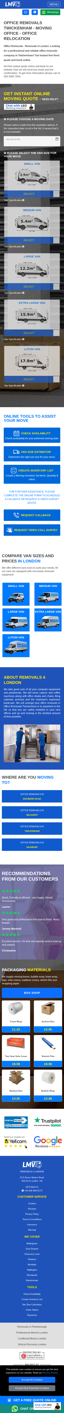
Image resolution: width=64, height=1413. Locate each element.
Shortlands (32, 1275)
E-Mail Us (33, 1187)
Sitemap (32, 1230)
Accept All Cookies (32, 1379)
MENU (54, 4)
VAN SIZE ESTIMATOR (32, 454)
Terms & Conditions (32, 1219)
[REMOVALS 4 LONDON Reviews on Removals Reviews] (16, 1122)
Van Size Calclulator (32, 1304)
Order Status (32, 1310)
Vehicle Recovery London (32, 1344)
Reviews (32, 1208)
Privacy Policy (50, 1372)
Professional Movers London (32, 1332)
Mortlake (32, 1264)
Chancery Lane (32, 1254)
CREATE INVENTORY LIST (32, 475)
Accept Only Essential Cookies (32, 1388)
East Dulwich (32, 1248)
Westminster (32, 1280)
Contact (32, 1203)
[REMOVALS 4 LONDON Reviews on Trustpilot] (48, 1122)
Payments (32, 1315)
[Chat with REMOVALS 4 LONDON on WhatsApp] (16, 1409)
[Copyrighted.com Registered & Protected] (32, 1356)
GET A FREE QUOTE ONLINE (34, 1400)
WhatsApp (53, 12)
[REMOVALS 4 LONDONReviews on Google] (48, 1142)
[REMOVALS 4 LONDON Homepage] (13, 4)
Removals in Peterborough (32, 1326)
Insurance (32, 1224)
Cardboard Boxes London (32, 1338)
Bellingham (32, 1243)
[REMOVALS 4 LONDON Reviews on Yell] (16, 1142)
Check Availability (32, 1294)
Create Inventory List (32, 1299)
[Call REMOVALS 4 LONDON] (35, 12)
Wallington (32, 1270)
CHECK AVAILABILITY (32, 436)
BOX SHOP (32, 992)
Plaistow (32, 1259)
